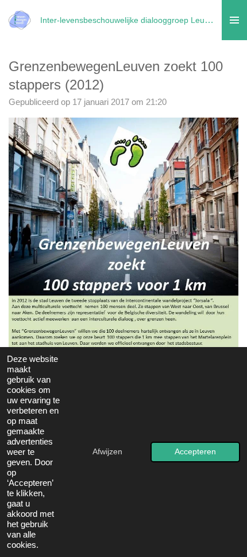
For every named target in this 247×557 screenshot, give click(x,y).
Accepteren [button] (195, 451)
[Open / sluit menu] (234, 20)
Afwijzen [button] (107, 451)
